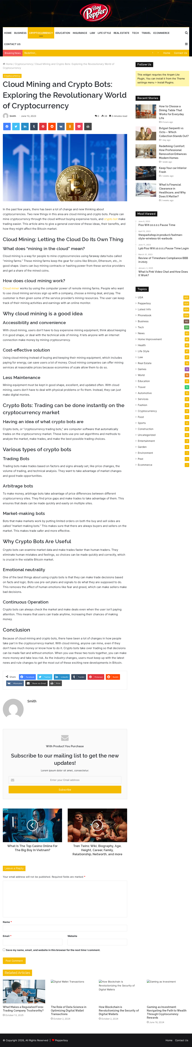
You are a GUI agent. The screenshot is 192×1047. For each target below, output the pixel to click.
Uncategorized (146, 434)
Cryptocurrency (41, 32)
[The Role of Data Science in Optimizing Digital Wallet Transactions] (72, 991)
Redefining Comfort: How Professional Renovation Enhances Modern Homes (69, 52)
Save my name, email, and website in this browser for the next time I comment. (53, 950)
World (141, 375)
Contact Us (12, 44)
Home (8, 32)
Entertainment (146, 440)
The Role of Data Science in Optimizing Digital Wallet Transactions (68, 1011)
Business (20, 32)
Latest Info (144, 309)
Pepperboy (144, 303)
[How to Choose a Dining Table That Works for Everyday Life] (146, 111)
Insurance (80, 32)
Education (63, 32)
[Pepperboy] (96, 13)
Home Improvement (150, 339)
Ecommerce (161, 32)
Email (7, 935)
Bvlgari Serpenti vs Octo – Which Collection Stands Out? (174, 132)
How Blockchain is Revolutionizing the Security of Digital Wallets (119, 1011)
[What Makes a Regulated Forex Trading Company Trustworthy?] (24, 991)
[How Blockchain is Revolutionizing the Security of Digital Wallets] (120, 991)
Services (143, 399)
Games (142, 369)
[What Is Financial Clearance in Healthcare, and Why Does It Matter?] (146, 190)
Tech (135, 32)
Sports (142, 422)
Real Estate (121, 32)
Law (92, 32)
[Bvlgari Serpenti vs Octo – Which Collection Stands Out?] (146, 133)
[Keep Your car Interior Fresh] (146, 173)
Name (7, 921)
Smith (13, 116)
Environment (145, 452)
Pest (140, 458)
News (141, 333)
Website (72, 935)
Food (141, 416)
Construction (145, 428)
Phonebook (144, 315)
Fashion (142, 405)
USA (140, 297)
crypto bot (110, 219)
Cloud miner (11, 288)
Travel (146, 32)
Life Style (104, 32)
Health (142, 345)
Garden (142, 446)
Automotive (145, 393)
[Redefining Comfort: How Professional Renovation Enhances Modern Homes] (146, 151)
